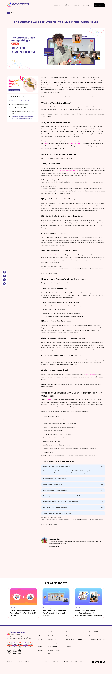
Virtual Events (56, 16)
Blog (67, 636)
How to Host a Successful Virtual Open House (23, 112)
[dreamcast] (16, 633)
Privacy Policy (56, 661)
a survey (46, 143)
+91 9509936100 (93, 643)
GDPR (81, 661)
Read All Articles (53, 546)
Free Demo (44, 186)
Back (12, 13)
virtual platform (90, 374)
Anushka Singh (55, 539)
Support (68, 646)
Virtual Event (51, 636)
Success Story (70, 639)
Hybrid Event (52, 639)
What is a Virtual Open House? (20, 100)
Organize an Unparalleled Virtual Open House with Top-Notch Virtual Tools (23, 117)
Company (86, 5)
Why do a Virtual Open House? (20, 104)
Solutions (57, 5)
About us (80, 636)
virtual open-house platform (51, 255)
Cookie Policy (65, 661)
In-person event (53, 646)
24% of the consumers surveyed (68, 170)
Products (66, 5)
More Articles (53, 186)
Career (80, 639)
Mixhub (40, 643)
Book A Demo (93, 636)
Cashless (40, 646)
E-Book (68, 643)
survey (48, 399)
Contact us (81, 643)
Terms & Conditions (46, 661)
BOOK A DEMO (99, 5)
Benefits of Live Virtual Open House (22, 107)
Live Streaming (52, 643)
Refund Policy (74, 661)
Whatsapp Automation (54, 653)
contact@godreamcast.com (97, 639)
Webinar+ (40, 639)
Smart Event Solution (54, 650)
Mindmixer (41, 650)
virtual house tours (74, 143)
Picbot (39, 636)
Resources (76, 5)
